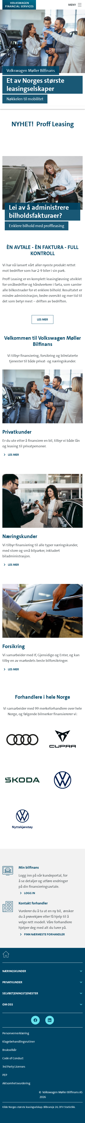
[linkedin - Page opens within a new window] (49, 1020)
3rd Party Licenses (13, 1067)
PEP (4, 1075)
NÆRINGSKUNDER (14, 971)
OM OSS (7, 1004)
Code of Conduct (13, 1058)
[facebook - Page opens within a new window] (35, 1020)
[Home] (5, 955)
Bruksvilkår (9, 1050)
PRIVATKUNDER (12, 982)
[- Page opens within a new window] (22, 739)
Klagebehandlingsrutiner (18, 1042)
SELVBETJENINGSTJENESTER (20, 993)
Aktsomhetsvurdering (16, 1083)
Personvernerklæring (15, 1033)
